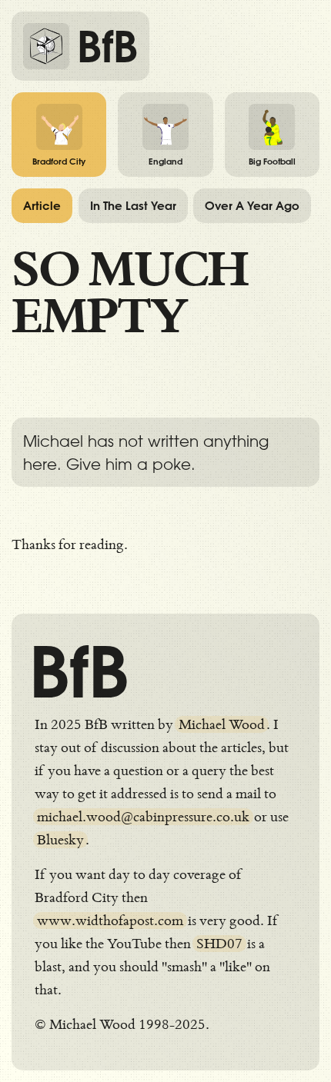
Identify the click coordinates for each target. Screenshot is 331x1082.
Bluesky (60, 839)
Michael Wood (222, 724)
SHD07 (219, 943)
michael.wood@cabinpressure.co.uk (143, 816)
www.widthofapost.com (110, 920)
